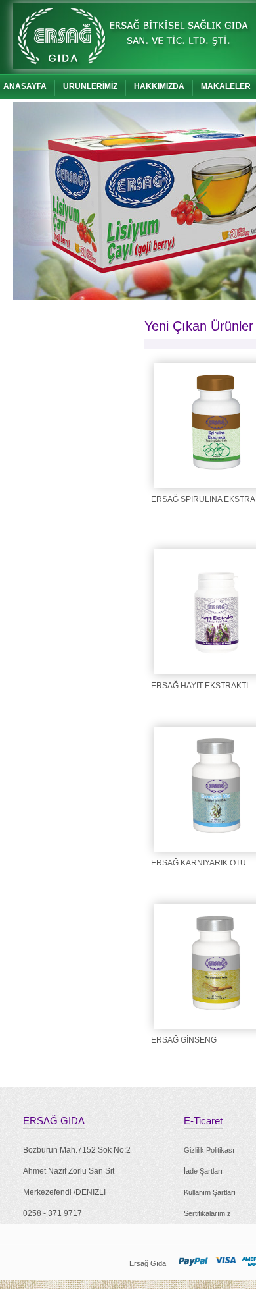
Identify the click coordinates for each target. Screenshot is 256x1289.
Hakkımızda (159, 86)
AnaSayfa (25, 86)
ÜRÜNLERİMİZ (90, 86)
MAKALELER (226, 86)
